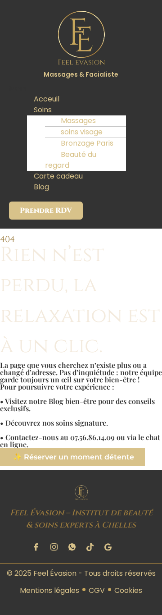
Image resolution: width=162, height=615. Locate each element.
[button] (81, 88)
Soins (43, 110)
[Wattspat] (72, 547)
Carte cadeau (58, 176)
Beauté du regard (70, 159)
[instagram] (54, 547)
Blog (41, 187)
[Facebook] (36, 547)
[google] (108, 547)
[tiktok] (90, 547)
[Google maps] (126, 547)
